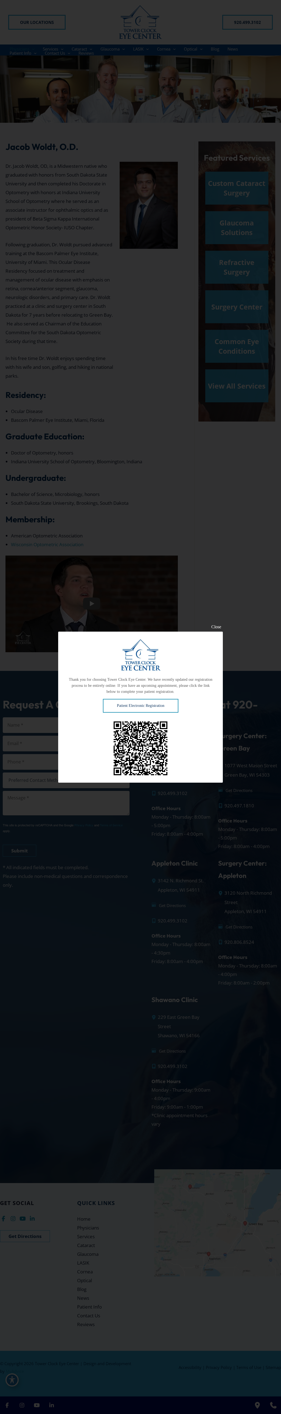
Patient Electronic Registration (140, 706)
